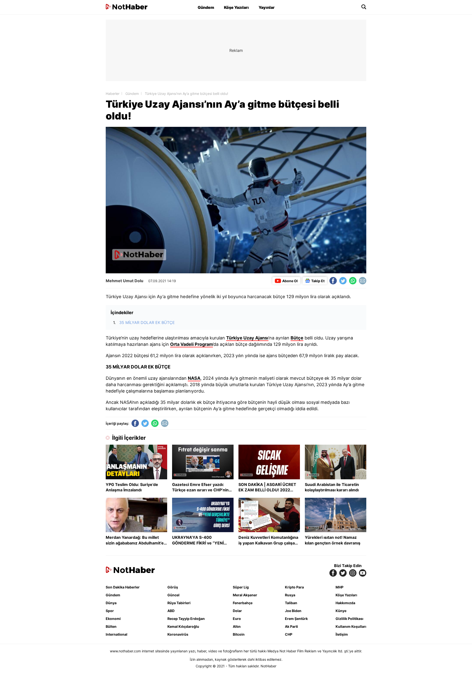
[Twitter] (343, 280)
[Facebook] (333, 280)
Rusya (290, 595)
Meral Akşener (245, 595)
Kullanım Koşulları (351, 626)
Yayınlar (267, 7)
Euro (237, 618)
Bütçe (297, 337)
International (116, 634)
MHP (339, 587)
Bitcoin (239, 634)
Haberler (112, 93)
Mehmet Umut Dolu (124, 280)
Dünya (111, 603)
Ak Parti (291, 626)
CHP (288, 634)
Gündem (206, 7)
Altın (237, 626)
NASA (194, 378)
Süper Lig (241, 587)
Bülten (111, 626)
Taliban (291, 603)
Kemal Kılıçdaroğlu (183, 626)
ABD (171, 611)
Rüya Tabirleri (179, 603)
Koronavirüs (177, 634)
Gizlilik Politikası (349, 618)
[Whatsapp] (352, 280)
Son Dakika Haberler (123, 587)
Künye (341, 611)
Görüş (172, 587)
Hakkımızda (345, 603)
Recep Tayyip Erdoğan (186, 618)
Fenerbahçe (242, 603)
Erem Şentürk (296, 618)
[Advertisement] (64, 93)
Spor (110, 611)
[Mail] (362, 280)
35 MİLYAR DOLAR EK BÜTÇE (147, 322)
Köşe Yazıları (236, 7)
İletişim (342, 634)
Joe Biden (293, 611)
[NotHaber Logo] (127, 7)
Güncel (173, 595)
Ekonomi (113, 618)
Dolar (237, 611)
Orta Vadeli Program (191, 344)
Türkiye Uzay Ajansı (247, 337)
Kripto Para (294, 587)
